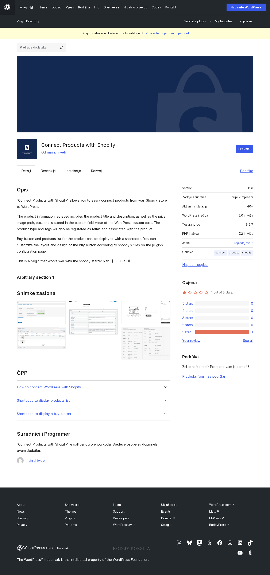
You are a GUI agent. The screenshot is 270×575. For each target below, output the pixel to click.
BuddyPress (219, 525)
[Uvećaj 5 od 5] (165, 333)
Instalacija (73, 171)
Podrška (246, 171)
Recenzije (48, 171)
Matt (214, 511)
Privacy (22, 525)
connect (220, 252)
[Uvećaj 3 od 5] (112, 306)
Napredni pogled (195, 265)
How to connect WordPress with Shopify (49, 387)
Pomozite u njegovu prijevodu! (167, 33)
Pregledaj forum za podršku (203, 376)
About (21, 504)
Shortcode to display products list (43, 401)
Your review (191, 340)
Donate (168, 518)
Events (166, 511)
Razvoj (96, 171)
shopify (246, 252)
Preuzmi (244, 149)
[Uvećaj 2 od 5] (60, 333)
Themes (70, 511)
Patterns (71, 525)
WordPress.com (222, 504)
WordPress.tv (124, 525)
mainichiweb (56, 152)
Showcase (72, 504)
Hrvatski (62, 548)
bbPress (216, 518)
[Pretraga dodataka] (61, 47)
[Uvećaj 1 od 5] (60, 306)
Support (118, 511)
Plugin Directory (28, 21)
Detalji (26, 171)
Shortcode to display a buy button (44, 414)
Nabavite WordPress (246, 7)
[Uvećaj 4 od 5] (165, 306)
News (21, 511)
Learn (117, 504)
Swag (167, 525)
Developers (121, 518)
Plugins (70, 518)
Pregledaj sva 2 (242, 243)
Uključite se (169, 504)
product (234, 252)
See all (248, 340)
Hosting (22, 518)
